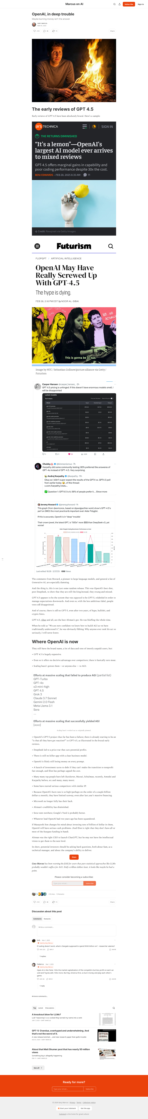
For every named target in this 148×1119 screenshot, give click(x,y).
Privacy (72, 1102)
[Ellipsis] (115, 940)
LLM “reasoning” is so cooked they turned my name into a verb (57, 1018)
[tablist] (42, 919)
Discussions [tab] (49, 1008)
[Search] (114, 4)
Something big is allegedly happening (47, 1055)
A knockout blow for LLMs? (46, 1014)
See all (36, 1068)
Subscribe (129, 4)
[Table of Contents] (2, 559)
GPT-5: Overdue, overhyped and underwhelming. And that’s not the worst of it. (60, 1032)
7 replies (43, 956)
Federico (40, 964)
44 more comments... (40, 996)
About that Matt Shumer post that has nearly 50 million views (61, 1051)
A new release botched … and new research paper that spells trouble (59, 1037)
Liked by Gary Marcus (46, 943)
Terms (79, 1102)
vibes (43, 620)
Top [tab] (34, 1008)
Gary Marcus (42, 23)
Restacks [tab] (47, 919)
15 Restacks (60, 894)
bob (38, 940)
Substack (62, 1114)
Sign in (141, 4)
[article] (74, 1019)
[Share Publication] (119, 4)
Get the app (85, 1108)
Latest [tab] (40, 1008)
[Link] (29, 109)
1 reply (42, 986)
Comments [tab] (37, 919)
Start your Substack (68, 1108)
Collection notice (89, 1102)
